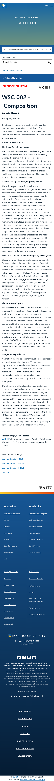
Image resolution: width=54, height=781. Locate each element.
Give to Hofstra (25, 741)
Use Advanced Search (12, 70)
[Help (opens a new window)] (49, 87)
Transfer (6, 520)
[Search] (49, 62)
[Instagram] (29, 658)
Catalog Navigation (13, 78)
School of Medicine (10, 546)
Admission (10, 506)
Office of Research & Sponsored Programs (36, 600)
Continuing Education (36, 540)
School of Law (8, 540)
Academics (35, 506)
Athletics (25, 734)
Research (34, 571)
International (8, 533)
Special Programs (34, 546)
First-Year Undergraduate (12, 514)
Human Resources (10, 605)
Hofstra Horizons (34, 586)
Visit (5, 559)
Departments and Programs (38, 514)
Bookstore (7, 579)
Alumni (25, 726)
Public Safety (8, 611)
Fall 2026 (6, 472)
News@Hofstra (25, 756)
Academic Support (35, 533)
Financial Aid (8, 552)
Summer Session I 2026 (12, 459)
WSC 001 (6, 439)
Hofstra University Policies (27, 691)
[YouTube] (34, 658)
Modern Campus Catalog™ (32, 779)
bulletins (16, 777)
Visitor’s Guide (8, 624)
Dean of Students (10, 592)
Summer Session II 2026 (13, 463)
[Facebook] (24, 658)
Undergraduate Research (37, 615)
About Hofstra (25, 719)
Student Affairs (9, 618)
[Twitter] (19, 658)
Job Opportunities (25, 749)
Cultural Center (9, 585)
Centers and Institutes (36, 579)
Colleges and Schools (36, 520)
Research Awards (34, 608)
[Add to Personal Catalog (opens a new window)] (39, 87)
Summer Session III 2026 (13, 468)
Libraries (32, 592)
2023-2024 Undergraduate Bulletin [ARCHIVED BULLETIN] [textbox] (27, 49)
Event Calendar (9, 598)
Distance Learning (35, 552)
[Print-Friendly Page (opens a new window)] (46, 87)
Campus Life (11, 571)
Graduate (7, 527)
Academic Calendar (35, 527)
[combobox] (27, 49)
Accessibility (25, 711)
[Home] (4, 5)
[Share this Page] (43, 87)
